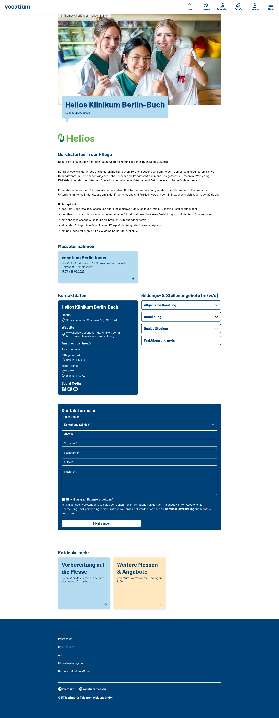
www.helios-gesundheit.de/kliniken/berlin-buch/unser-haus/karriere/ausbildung (93, 334)
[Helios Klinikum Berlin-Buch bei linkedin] (75, 389)
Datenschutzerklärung (179, 509)
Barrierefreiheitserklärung (74, 671)
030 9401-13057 (75, 376)
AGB (61, 655)
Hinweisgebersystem (71, 663)
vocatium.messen (94, 689)
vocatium (68, 689)
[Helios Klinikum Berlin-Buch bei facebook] (64, 389)
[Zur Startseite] (19, 6)
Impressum (65, 638)
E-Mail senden (101, 523)
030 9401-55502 (76, 359)
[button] (181, 305)
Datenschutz (66, 647)
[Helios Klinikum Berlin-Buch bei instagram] (69, 389)
